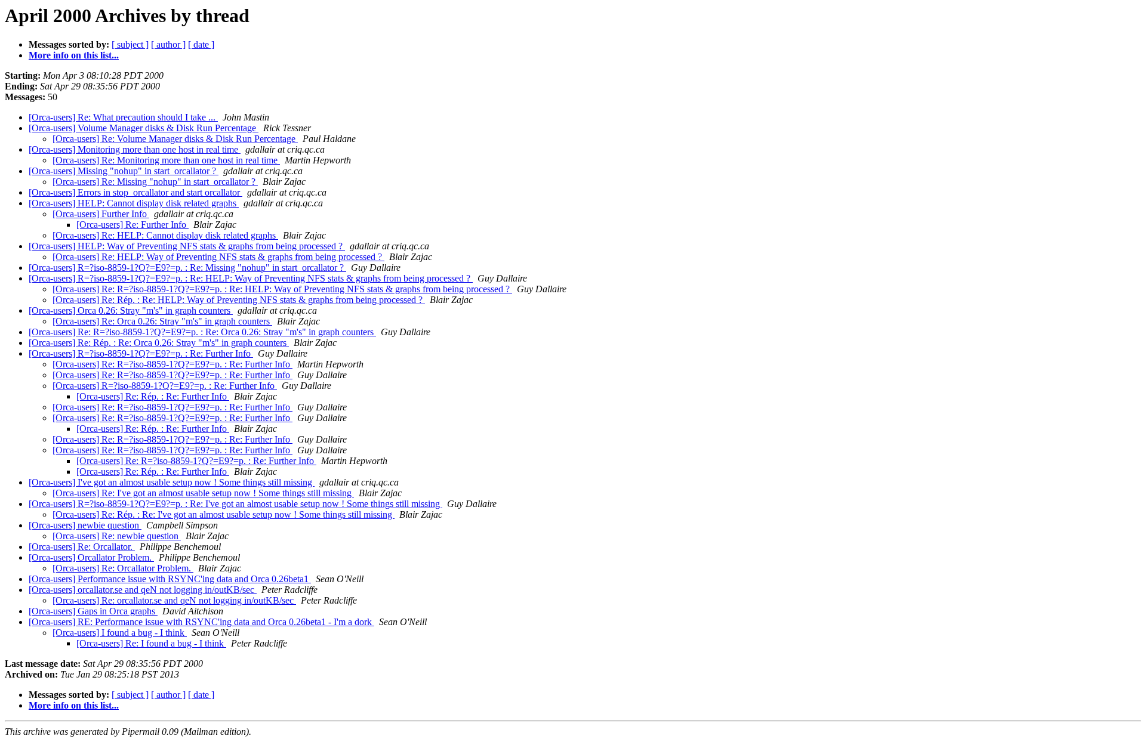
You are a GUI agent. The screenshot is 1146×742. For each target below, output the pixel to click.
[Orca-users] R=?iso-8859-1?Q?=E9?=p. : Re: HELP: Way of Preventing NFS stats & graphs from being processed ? (251, 278)
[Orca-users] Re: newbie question (117, 536)
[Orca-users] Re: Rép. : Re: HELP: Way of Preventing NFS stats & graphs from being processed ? (239, 300)
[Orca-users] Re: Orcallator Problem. (123, 568)
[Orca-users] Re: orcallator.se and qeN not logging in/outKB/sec (174, 600)
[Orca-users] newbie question (85, 525)
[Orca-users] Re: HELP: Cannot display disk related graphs (165, 235)
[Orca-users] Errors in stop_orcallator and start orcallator (135, 192)
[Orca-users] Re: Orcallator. (82, 547)
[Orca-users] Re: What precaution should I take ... (123, 117)
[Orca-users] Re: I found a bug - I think (151, 643)
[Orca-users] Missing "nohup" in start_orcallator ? (123, 171)
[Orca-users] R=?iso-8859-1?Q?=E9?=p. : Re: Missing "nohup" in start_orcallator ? (187, 267)
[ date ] (201, 44)
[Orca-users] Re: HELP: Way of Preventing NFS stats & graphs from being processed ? (218, 257)
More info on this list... (74, 55)
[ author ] (168, 44)
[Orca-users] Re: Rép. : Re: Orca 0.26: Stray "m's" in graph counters (159, 343)
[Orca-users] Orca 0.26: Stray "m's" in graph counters (131, 310)
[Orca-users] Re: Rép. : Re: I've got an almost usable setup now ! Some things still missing (224, 514)
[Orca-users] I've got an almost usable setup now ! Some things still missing (172, 482)
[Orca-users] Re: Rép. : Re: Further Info (152, 396)
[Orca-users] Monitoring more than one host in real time (135, 149)
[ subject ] (130, 44)
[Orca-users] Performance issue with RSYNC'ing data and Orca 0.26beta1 (170, 579)
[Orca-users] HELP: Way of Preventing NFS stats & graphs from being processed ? (187, 246)
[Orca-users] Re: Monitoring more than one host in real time (166, 160)
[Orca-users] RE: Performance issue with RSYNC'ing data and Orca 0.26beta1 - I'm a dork (201, 622)
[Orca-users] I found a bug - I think (120, 632)
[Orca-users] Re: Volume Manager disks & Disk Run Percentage (175, 139)
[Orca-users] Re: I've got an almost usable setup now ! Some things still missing (203, 493)
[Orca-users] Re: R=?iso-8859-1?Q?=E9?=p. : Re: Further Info (172, 364)
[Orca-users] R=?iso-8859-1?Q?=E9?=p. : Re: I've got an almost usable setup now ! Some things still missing (235, 504)
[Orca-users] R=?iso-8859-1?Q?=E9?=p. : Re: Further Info (141, 353)
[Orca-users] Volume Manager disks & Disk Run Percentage (143, 128)
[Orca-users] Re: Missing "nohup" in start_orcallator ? (155, 182)
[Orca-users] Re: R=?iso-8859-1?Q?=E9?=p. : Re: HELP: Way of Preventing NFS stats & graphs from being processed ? (282, 289)
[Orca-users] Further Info (101, 214)
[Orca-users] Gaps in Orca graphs (93, 611)
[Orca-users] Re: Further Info (132, 224)
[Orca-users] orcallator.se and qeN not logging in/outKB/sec (143, 590)
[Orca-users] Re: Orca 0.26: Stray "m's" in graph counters (162, 321)
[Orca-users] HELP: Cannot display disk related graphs (134, 203)
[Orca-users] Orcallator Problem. (91, 557)
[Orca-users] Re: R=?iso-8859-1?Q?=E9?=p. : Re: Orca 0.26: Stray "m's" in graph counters (202, 332)
